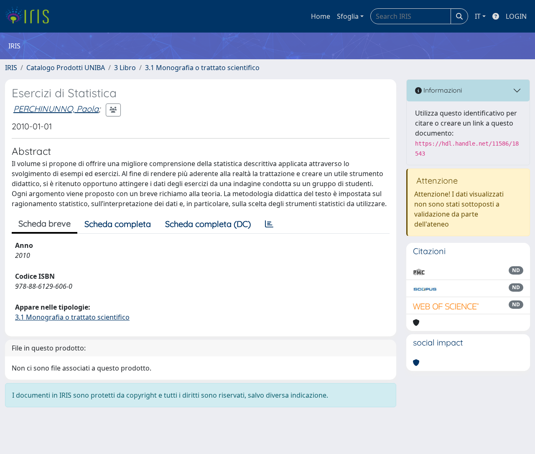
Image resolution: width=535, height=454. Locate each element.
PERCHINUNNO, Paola (56, 108)
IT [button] (478, 16)
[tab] (269, 224)
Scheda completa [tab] (117, 224)
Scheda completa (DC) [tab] (208, 224)
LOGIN (516, 16)
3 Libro (125, 67)
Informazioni (442, 90)
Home (320, 16)
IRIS (11, 67)
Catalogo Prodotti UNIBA (65, 67)
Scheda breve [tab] (44, 223)
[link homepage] (30, 16)
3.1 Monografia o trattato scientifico (202, 67)
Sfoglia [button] (348, 16)
